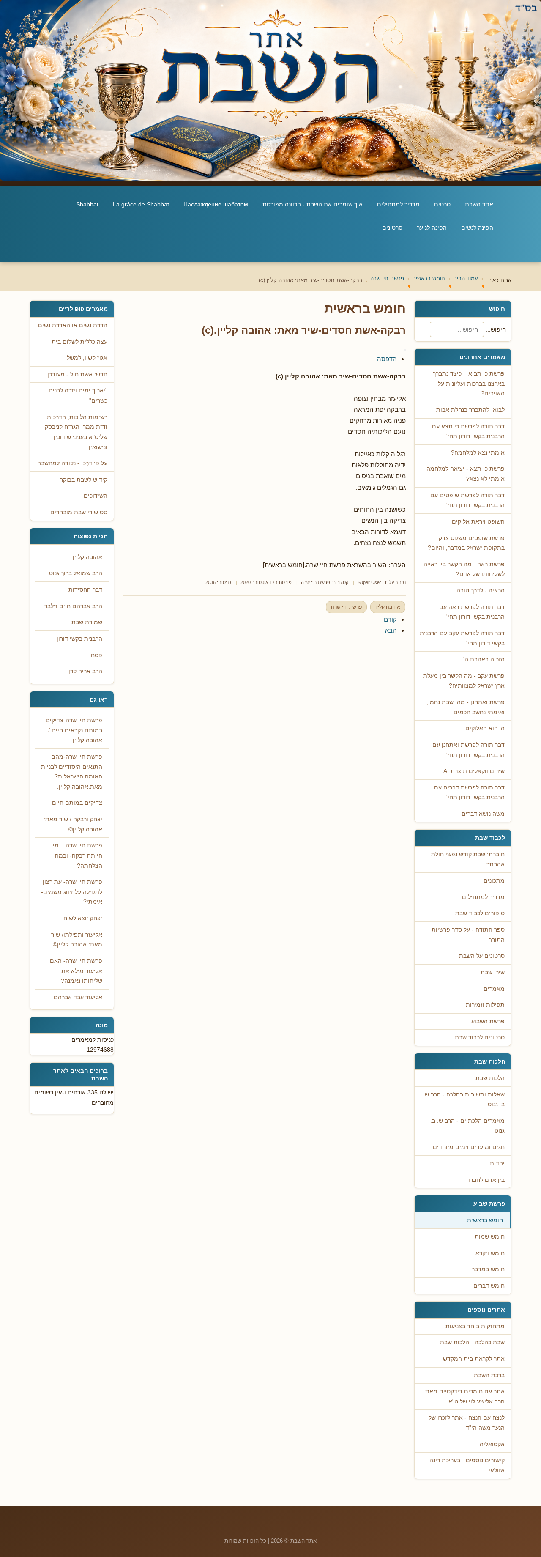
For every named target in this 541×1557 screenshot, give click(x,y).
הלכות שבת (490, 1078)
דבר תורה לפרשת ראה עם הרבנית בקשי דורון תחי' (472, 612)
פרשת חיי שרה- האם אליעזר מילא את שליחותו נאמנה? (76, 971)
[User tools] (405, 350)
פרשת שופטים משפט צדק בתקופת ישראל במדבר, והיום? (466, 543)
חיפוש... (496, 329)
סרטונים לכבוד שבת (480, 1037)
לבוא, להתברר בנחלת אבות (470, 410)
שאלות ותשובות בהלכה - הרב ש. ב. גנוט (464, 1099)
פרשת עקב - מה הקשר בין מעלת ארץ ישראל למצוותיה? (464, 681)
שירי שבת (493, 972)
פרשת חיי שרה (315, 582)
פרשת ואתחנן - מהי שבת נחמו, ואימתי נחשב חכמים (465, 707)
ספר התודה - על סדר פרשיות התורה (468, 935)
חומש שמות (490, 1237)
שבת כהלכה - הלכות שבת (472, 1342)
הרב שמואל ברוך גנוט (75, 573)
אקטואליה (492, 1444)
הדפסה (387, 358)
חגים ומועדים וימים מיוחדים (469, 1147)
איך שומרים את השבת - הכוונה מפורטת (312, 204)
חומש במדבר (488, 1269)
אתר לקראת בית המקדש (474, 1359)
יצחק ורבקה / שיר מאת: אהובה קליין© (73, 824)
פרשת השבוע (488, 1021)
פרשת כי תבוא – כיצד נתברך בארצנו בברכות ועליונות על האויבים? (469, 383)
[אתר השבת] (270, 90)
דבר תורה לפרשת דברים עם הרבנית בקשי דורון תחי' (469, 792)
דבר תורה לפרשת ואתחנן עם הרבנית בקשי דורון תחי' (468, 750)
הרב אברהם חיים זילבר (73, 606)
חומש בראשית (485, 1220)
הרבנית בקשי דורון (79, 639)
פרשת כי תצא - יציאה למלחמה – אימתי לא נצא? (463, 474)
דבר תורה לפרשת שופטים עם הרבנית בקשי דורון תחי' (467, 500)
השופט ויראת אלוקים (478, 521)
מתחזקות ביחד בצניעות (475, 1326)
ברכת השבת (489, 1375)
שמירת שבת (86, 622)
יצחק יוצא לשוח (82, 918)
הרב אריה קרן (85, 671)
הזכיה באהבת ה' (484, 659)
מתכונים (494, 880)
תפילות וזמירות (485, 1005)
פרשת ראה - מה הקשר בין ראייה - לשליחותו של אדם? (462, 569)
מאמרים (494, 989)
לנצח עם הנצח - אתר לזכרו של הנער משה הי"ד (467, 1422)
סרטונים (392, 227)
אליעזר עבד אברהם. (77, 997)
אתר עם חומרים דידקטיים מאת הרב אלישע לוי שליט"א (465, 1396)
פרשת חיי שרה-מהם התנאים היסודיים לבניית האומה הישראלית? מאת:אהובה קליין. (71, 772)
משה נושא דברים (483, 814)
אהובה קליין (387, 607)
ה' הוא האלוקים (485, 728)
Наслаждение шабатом (215, 204)
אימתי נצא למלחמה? (478, 453)
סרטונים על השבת (482, 956)
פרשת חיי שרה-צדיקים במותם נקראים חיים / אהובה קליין (74, 730)
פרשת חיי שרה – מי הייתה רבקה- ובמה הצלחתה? (77, 855)
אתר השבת (479, 204)
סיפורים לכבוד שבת (480, 913)
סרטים (442, 204)
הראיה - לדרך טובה (480, 590)
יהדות (497, 1163)
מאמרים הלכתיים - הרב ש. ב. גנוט (467, 1126)
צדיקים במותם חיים (77, 803)
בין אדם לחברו (486, 1180)
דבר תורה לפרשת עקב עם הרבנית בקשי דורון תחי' (462, 638)
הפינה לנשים (477, 227)
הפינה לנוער (432, 227)
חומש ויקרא (490, 1253)
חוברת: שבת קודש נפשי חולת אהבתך (468, 859)
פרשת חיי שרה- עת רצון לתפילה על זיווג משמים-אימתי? (71, 892)
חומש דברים (489, 1286)
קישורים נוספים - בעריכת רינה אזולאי (467, 1465)
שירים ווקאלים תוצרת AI (474, 771)
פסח (96, 655)
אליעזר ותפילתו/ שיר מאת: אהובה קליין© (76, 940)
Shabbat (87, 204)
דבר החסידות (85, 590)
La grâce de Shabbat (141, 204)
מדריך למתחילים (398, 204)
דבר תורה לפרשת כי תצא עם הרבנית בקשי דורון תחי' (468, 431)
